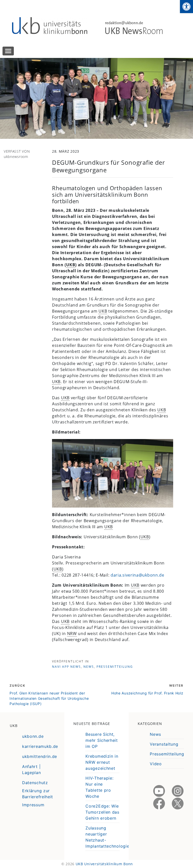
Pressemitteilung (114, 666)
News (88, 666)
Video (156, 763)
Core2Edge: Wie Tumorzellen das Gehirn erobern (102, 812)
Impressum (33, 804)
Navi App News (66, 666)
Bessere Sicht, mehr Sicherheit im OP (101, 740)
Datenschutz (35, 782)
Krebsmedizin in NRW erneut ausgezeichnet (101, 762)
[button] (186, 6)
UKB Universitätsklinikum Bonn (104, 863)
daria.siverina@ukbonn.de (137, 575)
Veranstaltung (164, 744)
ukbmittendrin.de (39, 756)
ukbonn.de (32, 736)
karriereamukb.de (40, 746)
